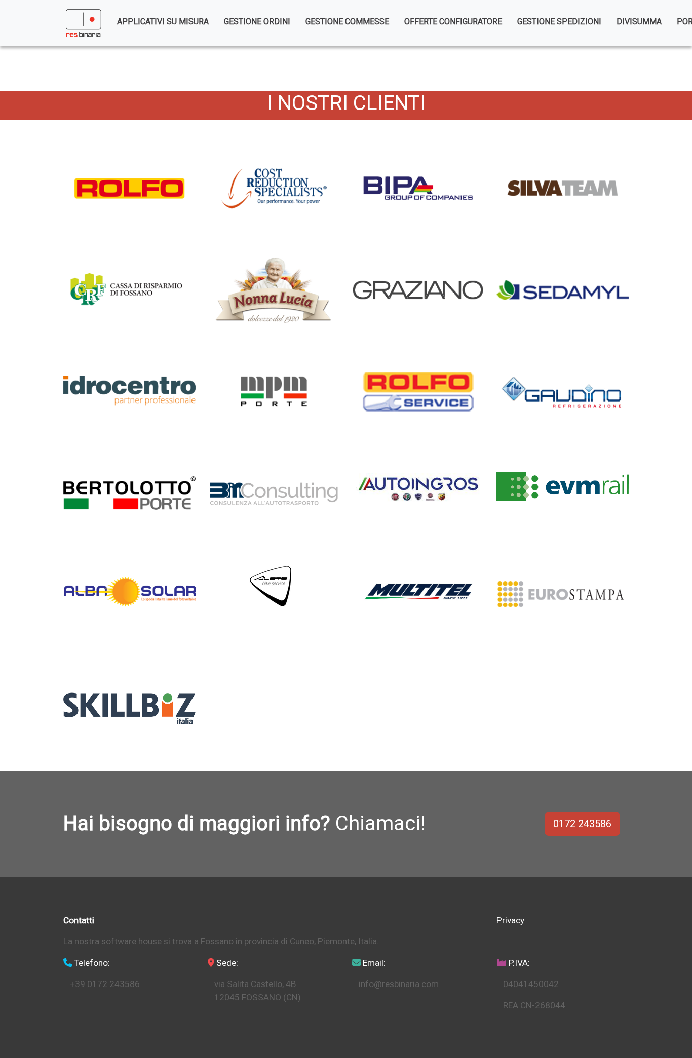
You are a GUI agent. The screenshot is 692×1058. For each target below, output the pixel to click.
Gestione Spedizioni (559, 21)
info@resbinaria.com (399, 984)
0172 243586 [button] (582, 824)
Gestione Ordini (257, 21)
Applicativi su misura (163, 21)
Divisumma (639, 21)
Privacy (510, 920)
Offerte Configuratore (453, 21)
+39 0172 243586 (105, 984)
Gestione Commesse (347, 21)
